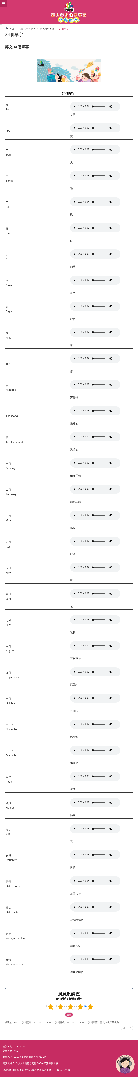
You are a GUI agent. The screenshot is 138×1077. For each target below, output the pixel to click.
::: (1, 25)
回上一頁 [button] (127, 1028)
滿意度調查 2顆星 (60, 1006)
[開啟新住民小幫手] (125, 1064)
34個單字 (64, 28)
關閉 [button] (3, 3)
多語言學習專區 (27, 28)
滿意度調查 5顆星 (90, 1006)
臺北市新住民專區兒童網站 (69, 12)
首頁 (11, 28)
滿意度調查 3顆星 (70, 1006)
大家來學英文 (47, 28)
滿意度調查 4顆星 (80, 1006)
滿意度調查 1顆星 (50, 1006)
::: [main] (6, 27)
